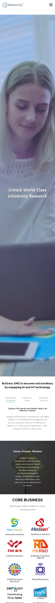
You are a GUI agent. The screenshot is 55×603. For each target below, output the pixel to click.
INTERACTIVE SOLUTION (43, 399)
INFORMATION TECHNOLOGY (11, 399)
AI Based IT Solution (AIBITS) (40, 557)
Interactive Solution (14, 534)
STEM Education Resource (15, 580)
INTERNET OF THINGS (27, 399)
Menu (51, 5)
